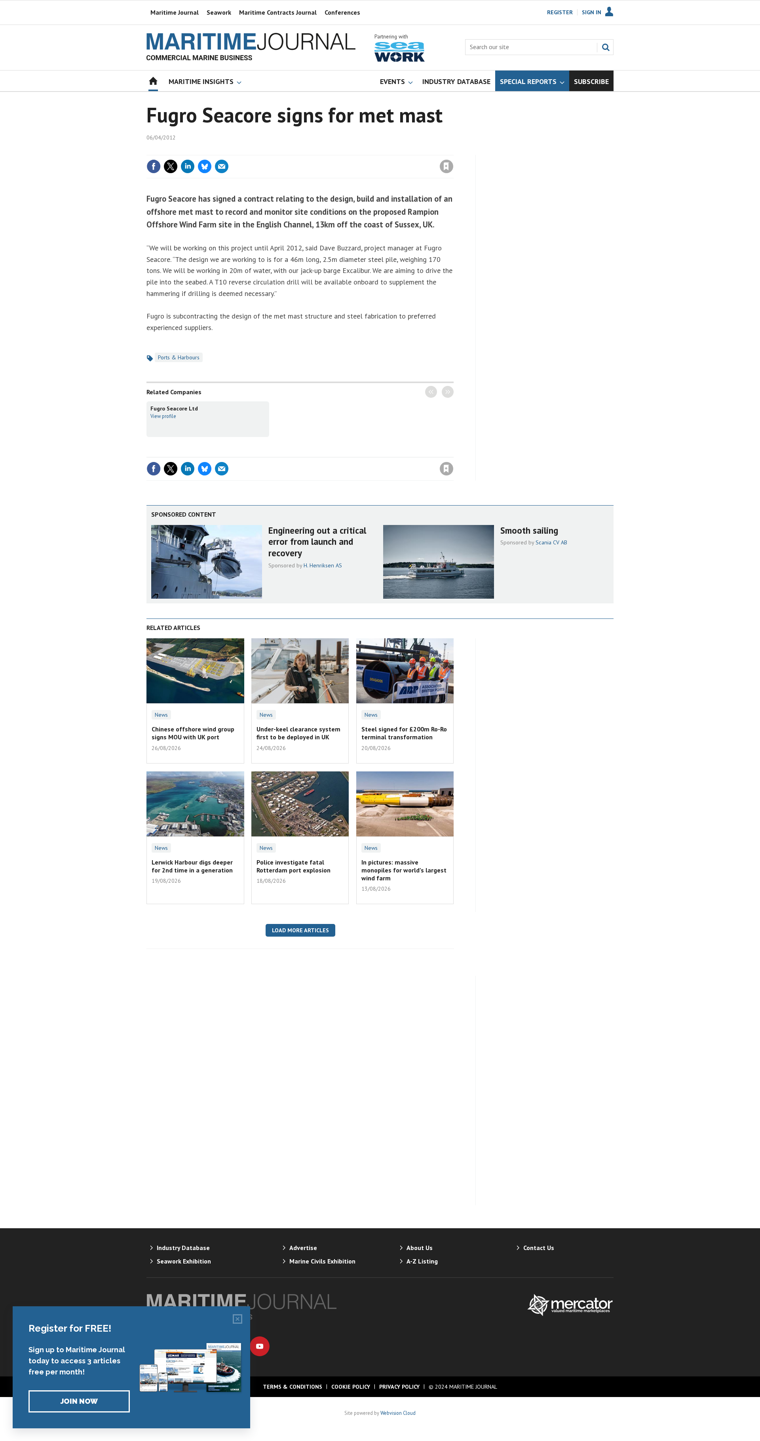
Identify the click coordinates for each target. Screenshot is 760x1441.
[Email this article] (222, 166)
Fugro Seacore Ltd (174, 408)
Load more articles (300, 930)
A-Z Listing (422, 1261)
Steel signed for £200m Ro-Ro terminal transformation (404, 733)
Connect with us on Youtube (259, 1346)
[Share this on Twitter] (170, 166)
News (161, 714)
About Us (420, 1248)
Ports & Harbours (179, 357)
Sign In (591, 12)
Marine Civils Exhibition (322, 1261)
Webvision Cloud (398, 1413)
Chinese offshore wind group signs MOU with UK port (193, 733)
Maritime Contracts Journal (278, 12)
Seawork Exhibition (184, 1261)
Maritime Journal (174, 12)
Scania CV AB (551, 542)
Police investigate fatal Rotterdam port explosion (293, 866)
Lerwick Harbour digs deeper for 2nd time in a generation (192, 866)
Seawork (219, 12)
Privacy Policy (399, 1386)
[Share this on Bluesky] (205, 166)
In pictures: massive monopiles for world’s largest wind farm (403, 870)
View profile (163, 416)
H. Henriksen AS (323, 565)
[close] (453, 150)
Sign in (353, 150)
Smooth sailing (529, 530)
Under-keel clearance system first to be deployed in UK (298, 733)
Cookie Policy (350, 1386)
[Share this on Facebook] (153, 166)
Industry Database (183, 1248)
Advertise (303, 1248)
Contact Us (538, 1248)
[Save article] (446, 166)
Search (605, 47)
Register (560, 12)
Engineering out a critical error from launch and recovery (317, 542)
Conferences (342, 12)
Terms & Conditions (292, 1386)
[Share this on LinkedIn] (187, 166)
